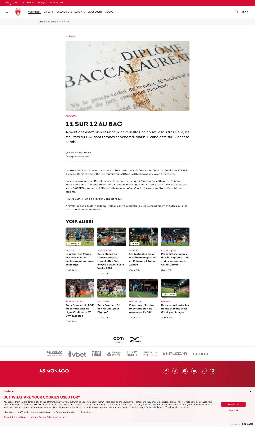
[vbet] (77, 354)
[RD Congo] (54, 354)
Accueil (42, 21)
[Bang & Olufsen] (150, 354)
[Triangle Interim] (114, 354)
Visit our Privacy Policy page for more (49, 417)
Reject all (233, 410)
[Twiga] (96, 354)
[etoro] (200, 354)
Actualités (52, 21)
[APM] (118, 339)
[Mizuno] (135, 339)
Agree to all (233, 404)
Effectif (49, 11)
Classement (95, 11)
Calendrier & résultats (71, 11)
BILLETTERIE (27, 3)
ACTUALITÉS (34, 11)
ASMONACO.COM (10, 3)
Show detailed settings (15, 417)
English (7, 391)
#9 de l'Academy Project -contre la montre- (112, 205)
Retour (72, 36)
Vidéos (109, 11)
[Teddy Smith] (132, 354)
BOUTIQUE (42, 3)
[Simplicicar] (175, 354)
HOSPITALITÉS (56, 3)
